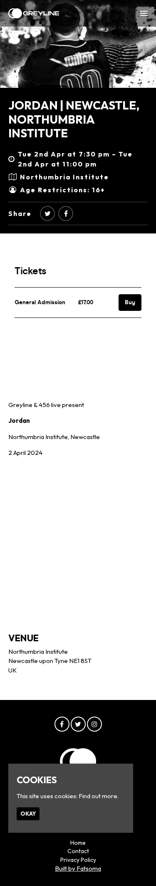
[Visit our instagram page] (94, 724)
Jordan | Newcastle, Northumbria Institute (73, 119)
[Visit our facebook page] (65, 213)
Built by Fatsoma (78, 868)
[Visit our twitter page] (47, 213)
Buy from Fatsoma (56, 338)
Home (78, 842)
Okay (28, 813)
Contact (78, 851)
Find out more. (99, 796)
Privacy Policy (78, 860)
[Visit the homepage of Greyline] (33, 13)
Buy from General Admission (72, 376)
